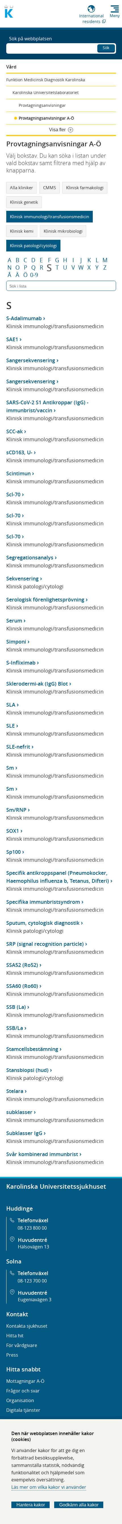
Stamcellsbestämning (32, 1049)
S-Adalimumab (24, 318)
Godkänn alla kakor (78, 1504)
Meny (115, 15)
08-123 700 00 (32, 1281)
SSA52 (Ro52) (22, 964)
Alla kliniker (21, 187)
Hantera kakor (30, 1504)
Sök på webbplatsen (30, 39)
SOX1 (12, 830)
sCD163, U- (19, 452)
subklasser (19, 1112)
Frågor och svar (23, 1391)
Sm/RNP (16, 809)
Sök (106, 47)
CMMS (49, 187)
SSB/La (14, 1028)
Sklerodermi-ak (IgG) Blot (37, 683)
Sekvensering (22, 578)
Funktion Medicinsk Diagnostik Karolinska (45, 79)
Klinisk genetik (24, 202)
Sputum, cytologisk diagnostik (42, 922)
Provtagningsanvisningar (42, 105)
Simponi (16, 641)
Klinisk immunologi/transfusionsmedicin (49, 216)
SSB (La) (16, 1006)
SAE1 (12, 339)
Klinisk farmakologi (85, 187)
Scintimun (18, 473)
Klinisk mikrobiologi (63, 231)
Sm (10, 767)
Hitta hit (15, 1336)
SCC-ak (14, 431)
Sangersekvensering (30, 360)
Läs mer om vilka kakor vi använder (48, 1487)
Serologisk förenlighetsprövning (45, 599)
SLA (10, 704)
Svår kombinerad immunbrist (42, 1154)
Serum (14, 620)
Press (12, 1355)
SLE (10, 725)
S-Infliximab (20, 662)
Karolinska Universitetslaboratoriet (45, 92)
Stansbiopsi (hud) (27, 1070)
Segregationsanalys (29, 557)
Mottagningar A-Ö (25, 1381)
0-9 (34, 275)
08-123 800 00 (32, 1228)
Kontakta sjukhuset (26, 1326)
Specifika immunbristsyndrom (43, 901)
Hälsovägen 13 (33, 1247)
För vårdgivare (21, 1345)
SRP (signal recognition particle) (45, 943)
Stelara (14, 1091)
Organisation (20, 1400)
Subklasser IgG (24, 1133)
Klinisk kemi (21, 231)
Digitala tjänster (23, 1410)
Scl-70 (13, 494)
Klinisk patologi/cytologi (33, 245)
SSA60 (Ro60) (22, 985)
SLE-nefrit (18, 746)
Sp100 (13, 851)
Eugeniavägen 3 (34, 1299)
